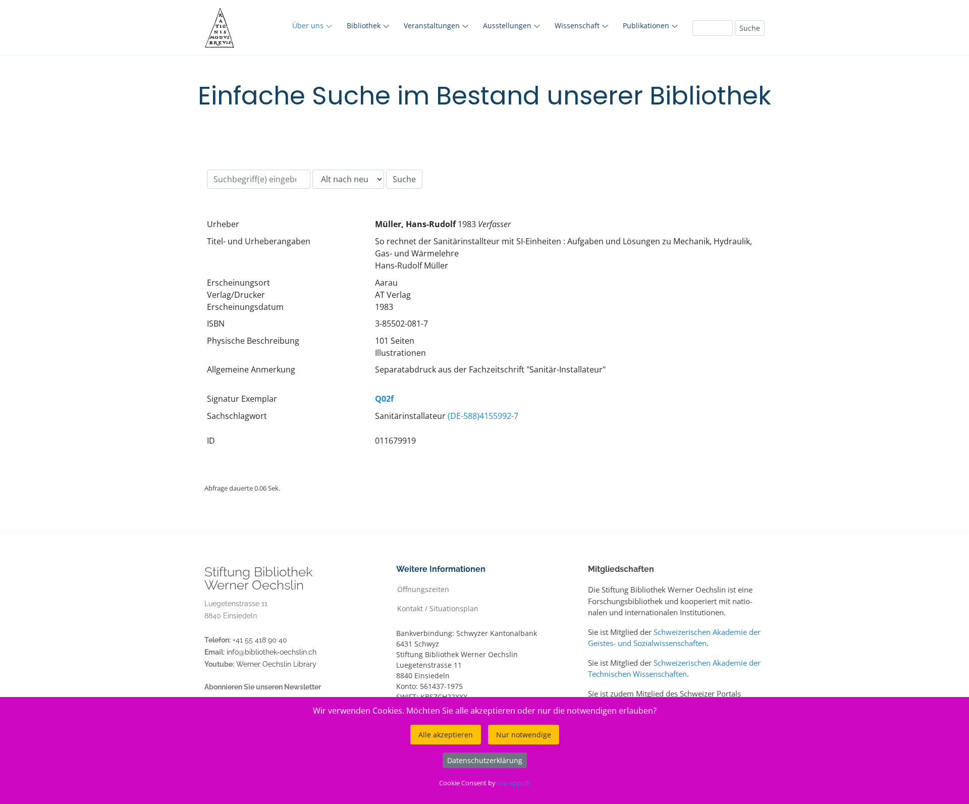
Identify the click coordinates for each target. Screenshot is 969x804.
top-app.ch (513, 782)
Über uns (309, 25)
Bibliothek (365, 25)
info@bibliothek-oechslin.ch (271, 652)
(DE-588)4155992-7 (483, 415)
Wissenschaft (578, 25)
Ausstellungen (508, 25)
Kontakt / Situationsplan (437, 608)
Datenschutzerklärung (484, 760)
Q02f (384, 398)
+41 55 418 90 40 (260, 640)
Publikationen (647, 25)
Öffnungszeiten (423, 588)
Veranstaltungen (433, 25)
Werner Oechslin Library (276, 664)
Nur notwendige (523, 734)
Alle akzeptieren (445, 734)
